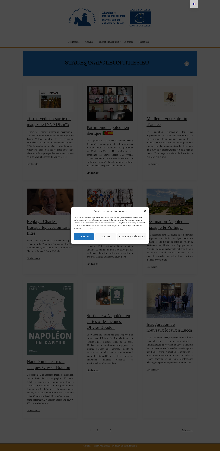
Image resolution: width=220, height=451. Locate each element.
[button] (144, 211)
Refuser (106, 236)
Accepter (83, 236)
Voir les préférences (132, 236)
